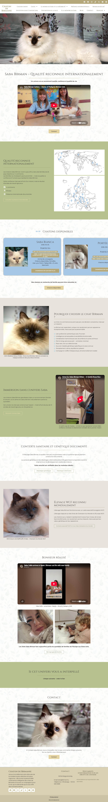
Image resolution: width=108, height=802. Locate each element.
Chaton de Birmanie (7, 8)
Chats (33, 7)
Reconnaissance (54, 800)
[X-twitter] (98, 2)
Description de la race (49, 10)
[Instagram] (91, 2)
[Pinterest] (106, 2)
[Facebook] (84, 2)
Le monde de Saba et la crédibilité (53, 7)
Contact (90, 10)
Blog (81, 10)
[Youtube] (102, 2)
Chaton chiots (22, 7)
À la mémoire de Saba (68, 10)
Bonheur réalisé (99, 7)
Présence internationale (80, 7)
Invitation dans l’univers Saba (27, 10)
